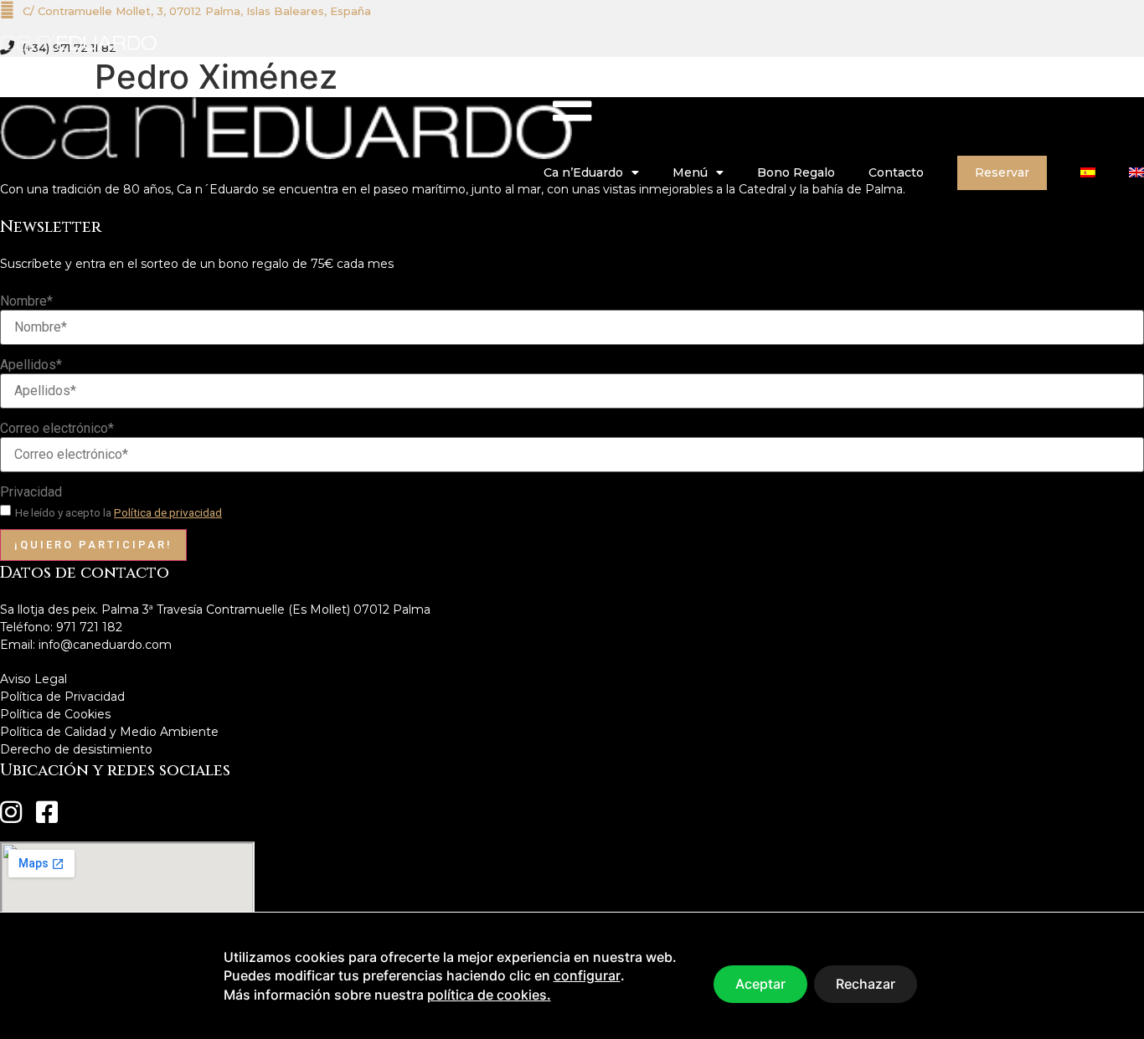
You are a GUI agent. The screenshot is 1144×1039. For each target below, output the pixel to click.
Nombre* (26, 301)
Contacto (896, 172)
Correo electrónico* (57, 428)
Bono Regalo (796, 172)
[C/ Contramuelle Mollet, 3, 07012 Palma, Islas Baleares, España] (7, 10)
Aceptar (760, 983)
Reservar (1002, 172)
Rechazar (865, 983)
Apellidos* (31, 365)
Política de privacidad (168, 512)
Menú (690, 172)
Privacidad (31, 492)
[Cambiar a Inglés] (1136, 173)
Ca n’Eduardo (583, 172)
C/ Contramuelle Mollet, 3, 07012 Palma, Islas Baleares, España (197, 11)
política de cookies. (489, 994)
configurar (587, 975)
